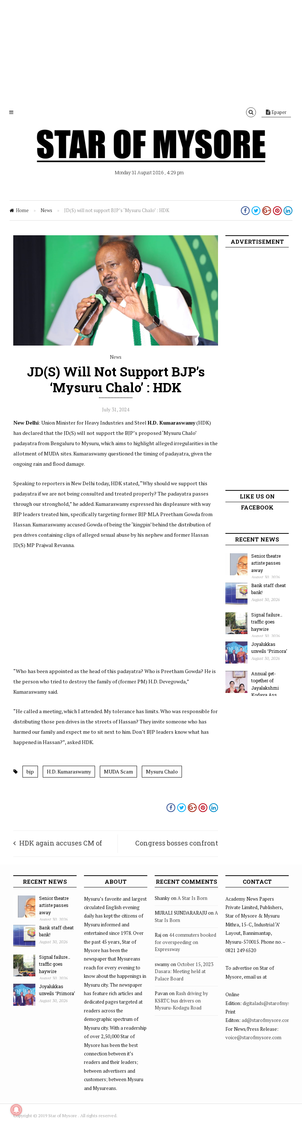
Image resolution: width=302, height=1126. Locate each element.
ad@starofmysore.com (266, 1020)
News (46, 210)
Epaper (278, 112)
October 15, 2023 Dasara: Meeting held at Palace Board (184, 971)
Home (22, 210)
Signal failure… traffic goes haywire (266, 622)
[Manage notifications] (16, 1110)
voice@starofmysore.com (253, 1037)
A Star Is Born (192, 898)
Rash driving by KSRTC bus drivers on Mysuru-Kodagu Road (181, 1000)
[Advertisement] (151, 51)
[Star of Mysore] (151, 154)
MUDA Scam (118, 771)
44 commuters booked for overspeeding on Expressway (185, 942)
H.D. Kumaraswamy (69, 771)
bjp (30, 771)
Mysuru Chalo (162, 771)
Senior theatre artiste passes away (266, 563)
